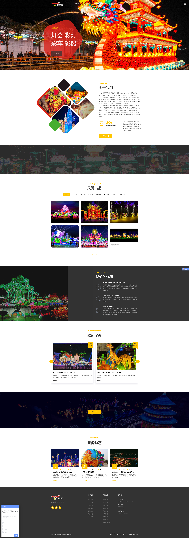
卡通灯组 (90, 194)
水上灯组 (74, 194)
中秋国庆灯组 (106, 522)
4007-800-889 (133, 4)
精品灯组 (66, 194)
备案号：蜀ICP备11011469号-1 (117, 534)
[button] (177, 63)
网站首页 (78, 3)
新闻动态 (96, 3)
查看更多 (104, 136)
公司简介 (90, 499)
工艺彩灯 (114, 194)
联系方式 (94, 412)
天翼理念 (90, 502)
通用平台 (115, 3)
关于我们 (87, 3)
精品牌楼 (106, 194)
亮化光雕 (98, 194)
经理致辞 (90, 508)
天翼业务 (90, 514)
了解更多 (57, 53)
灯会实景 (122, 194)
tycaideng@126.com (123, 513)
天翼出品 (106, 3)
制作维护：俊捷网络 (133, 534)
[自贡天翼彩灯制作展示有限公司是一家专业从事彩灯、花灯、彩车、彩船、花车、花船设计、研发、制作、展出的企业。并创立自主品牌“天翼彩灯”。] (57, 3)
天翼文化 (90, 505)
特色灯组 (82, 194)
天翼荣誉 (90, 511)
